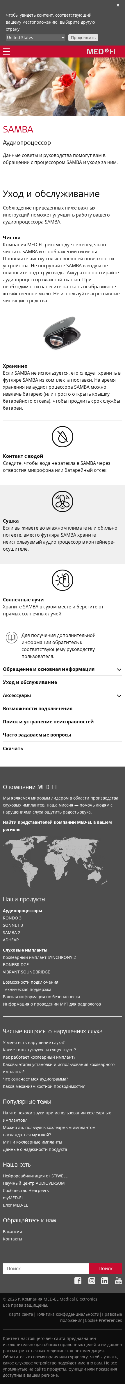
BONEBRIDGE (16, 964)
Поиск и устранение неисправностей (48, 721)
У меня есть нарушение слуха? (34, 1042)
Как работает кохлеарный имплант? (39, 1057)
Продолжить (83, 37)
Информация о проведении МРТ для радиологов (52, 1004)
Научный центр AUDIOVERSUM (34, 1183)
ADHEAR (11, 940)
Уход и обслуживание (30, 682)
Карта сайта (21, 1314)
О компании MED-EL (30, 788)
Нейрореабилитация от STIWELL (35, 1176)
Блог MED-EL (15, 1205)
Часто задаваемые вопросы (37, 735)
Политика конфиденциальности (67, 1314)
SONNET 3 (13, 925)
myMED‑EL (13, 1197)
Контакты (12, 1239)
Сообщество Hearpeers (26, 1190)
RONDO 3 (12, 918)
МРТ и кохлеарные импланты (32, 1142)
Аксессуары (17, 695)
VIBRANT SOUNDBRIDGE (26, 972)
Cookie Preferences (103, 1320)
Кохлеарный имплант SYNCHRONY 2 (39, 957)
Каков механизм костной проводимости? (44, 1086)
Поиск (105, 1268)
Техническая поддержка (27, 989)
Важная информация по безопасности (41, 996)
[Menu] (6, 51)
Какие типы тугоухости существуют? (39, 1050)
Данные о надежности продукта (35, 1149)
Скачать (13, 748)
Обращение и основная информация (48, 669)
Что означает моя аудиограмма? (35, 1079)
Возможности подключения (37, 708)
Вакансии (12, 1231)
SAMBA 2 (11, 932)
